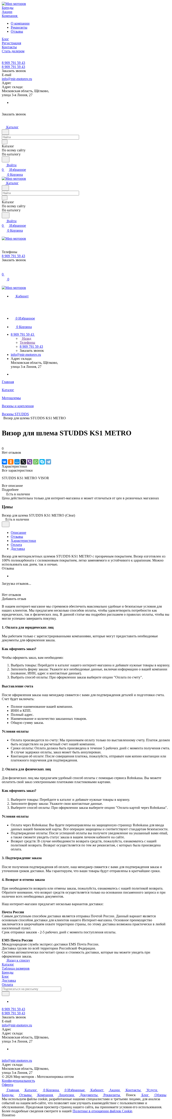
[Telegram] (48, 461)
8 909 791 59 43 (13, 63)
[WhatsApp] (36, 461)
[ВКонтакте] (4, 461)
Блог (5, 976)
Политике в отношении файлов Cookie (102, 1111)
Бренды (7, 972)
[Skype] (42, 461)
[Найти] (5, 159)
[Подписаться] (5, 993)
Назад (26, 338)
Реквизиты (19, 27)
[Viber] (29, 461)
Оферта (7, 1085)
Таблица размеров (16, 968)
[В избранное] (5, 524)
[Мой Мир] (17, 461)
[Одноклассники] (10, 461)
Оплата (16, 545)
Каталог (8, 964)
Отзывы (17, 31)
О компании (20, 23)
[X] (23, 461)
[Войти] (4, 270)
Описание (18, 532)
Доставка (18, 549)
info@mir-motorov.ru (17, 79)
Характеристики (23, 541)
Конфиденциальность (18, 1081)
